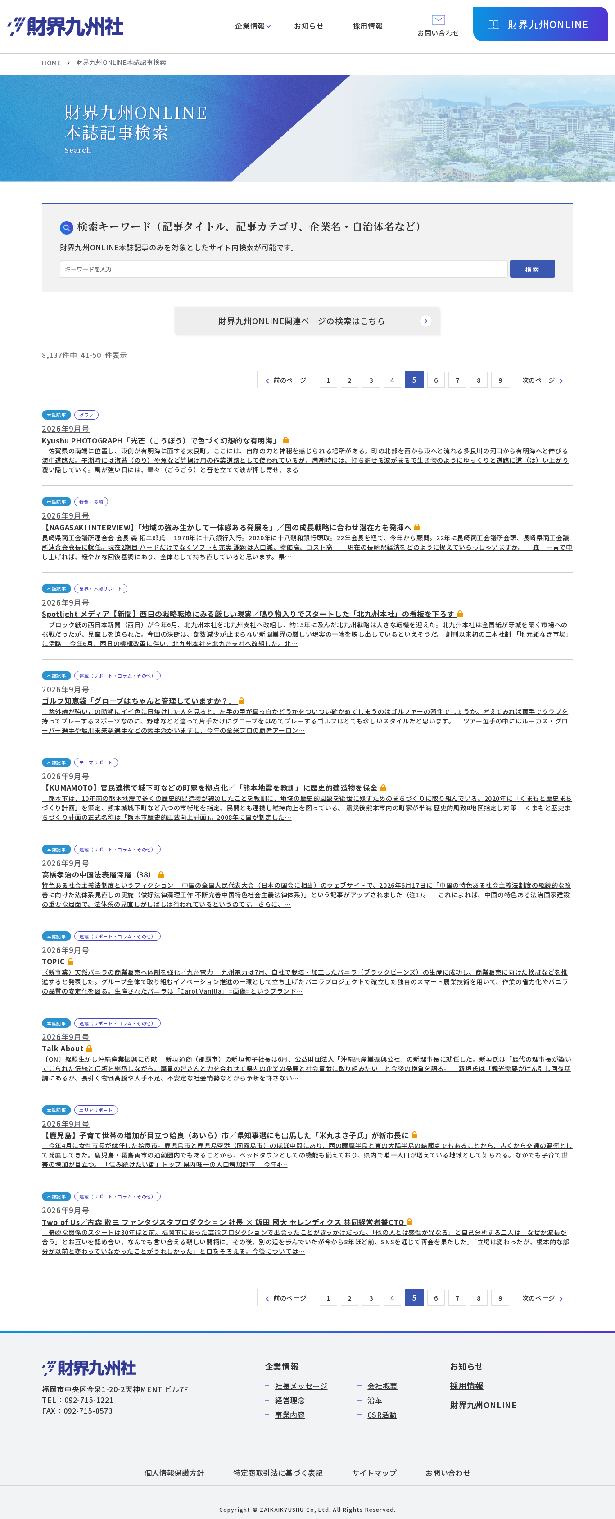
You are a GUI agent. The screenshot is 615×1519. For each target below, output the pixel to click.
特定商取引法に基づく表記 (278, 1472)
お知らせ (309, 25)
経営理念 (290, 1400)
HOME (51, 62)
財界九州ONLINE (548, 24)
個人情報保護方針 (174, 1472)
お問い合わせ (447, 1472)
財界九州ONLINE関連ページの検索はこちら (301, 320)
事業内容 (290, 1414)
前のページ (289, 379)
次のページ (538, 379)
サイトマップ (374, 1472)
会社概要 (382, 1385)
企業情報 (250, 25)
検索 (532, 269)
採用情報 (368, 25)
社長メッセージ (301, 1385)
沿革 (374, 1400)
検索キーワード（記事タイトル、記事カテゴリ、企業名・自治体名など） (251, 226)
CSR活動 (382, 1414)
